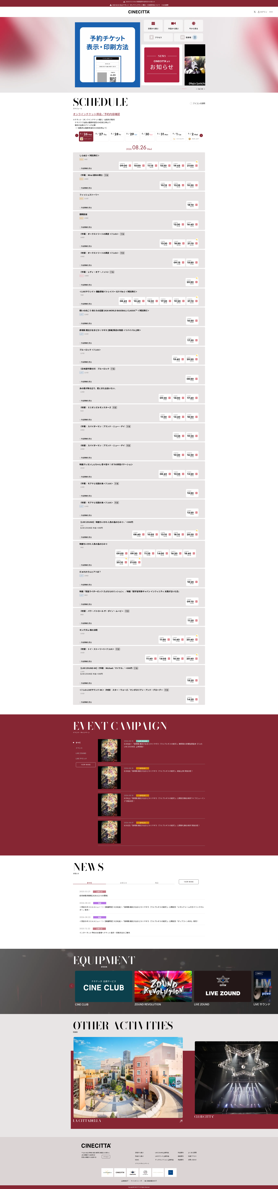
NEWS (137, 1160)
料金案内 (181, 1153)
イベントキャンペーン (142, 1163)
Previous (72, 988)
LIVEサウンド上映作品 (162, 1156)
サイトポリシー (135, 1181)
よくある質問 (192, 1153)
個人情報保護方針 (150, 1181)
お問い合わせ (192, 1160)
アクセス (106, 1157)
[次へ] (201, 135)
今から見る (193, 28)
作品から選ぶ (173, 28)
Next (270, 988)
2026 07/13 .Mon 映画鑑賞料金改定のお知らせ (140, 2)
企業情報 (124, 1181)
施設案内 (181, 1156)
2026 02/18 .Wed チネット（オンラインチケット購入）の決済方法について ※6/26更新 (140, 5)
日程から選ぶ (153, 28)
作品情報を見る (86, 168)
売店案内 (181, 1160)
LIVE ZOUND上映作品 (162, 1153)
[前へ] (76, 135)
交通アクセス (192, 1156)
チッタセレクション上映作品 (164, 1160)
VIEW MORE (86, 764)
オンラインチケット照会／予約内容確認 (96, 114)
